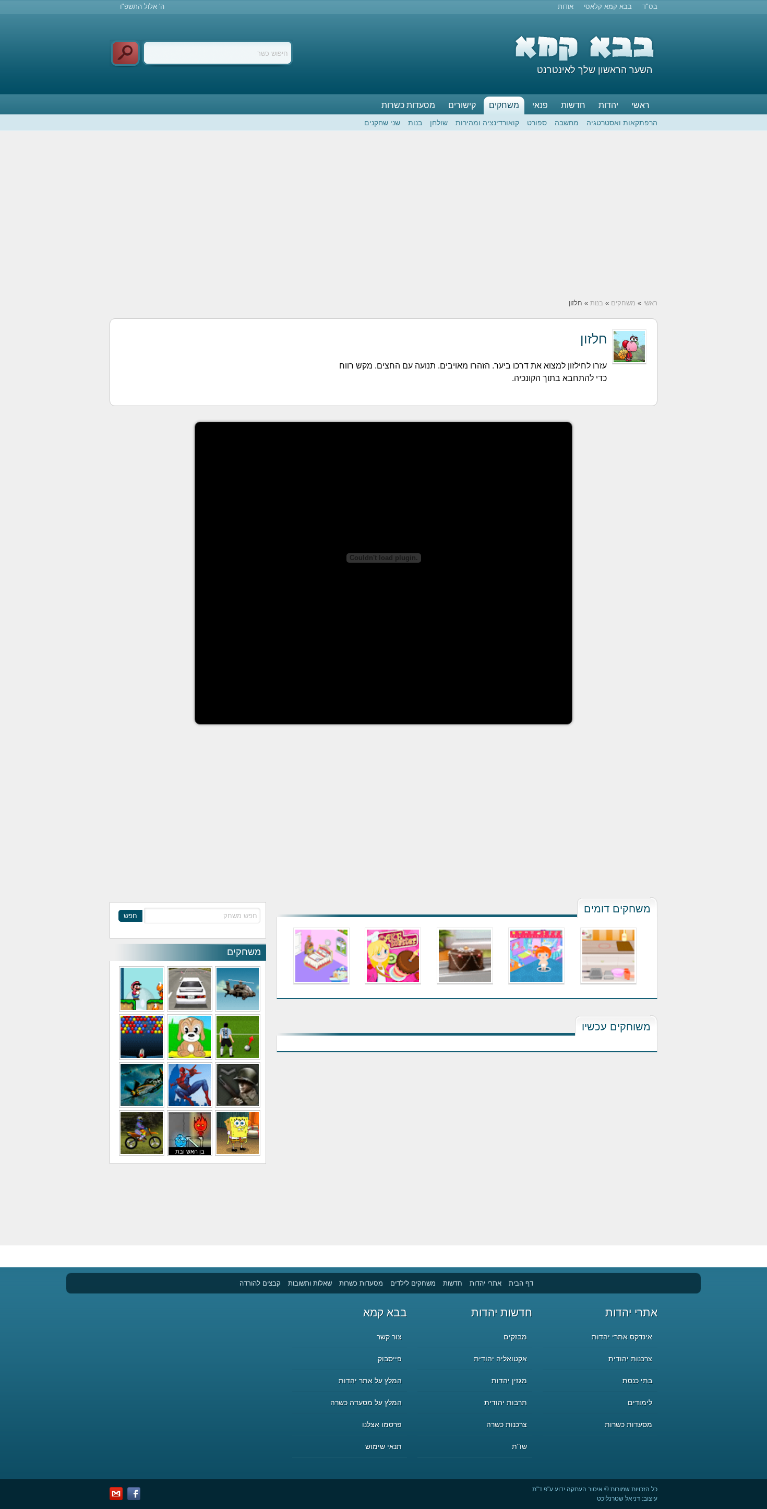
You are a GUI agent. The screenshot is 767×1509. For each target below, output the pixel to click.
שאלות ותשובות (310, 1283)
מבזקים (515, 1337)
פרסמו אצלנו (382, 1424)
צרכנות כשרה (506, 1424)
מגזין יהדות (509, 1380)
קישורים (462, 105)
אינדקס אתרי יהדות (622, 1337)
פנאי (540, 105)
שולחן (439, 122)
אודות (565, 6)
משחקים (504, 105)
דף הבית (521, 1283)
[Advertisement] (383, 214)
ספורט (537, 122)
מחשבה (567, 122)
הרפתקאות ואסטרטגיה (621, 122)
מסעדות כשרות (408, 105)
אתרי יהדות (485, 1283)
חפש (130, 916)
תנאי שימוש (383, 1446)
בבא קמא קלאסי (608, 6)
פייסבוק (390, 1358)
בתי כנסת (637, 1380)
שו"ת (519, 1446)
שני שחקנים (382, 122)
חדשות (573, 105)
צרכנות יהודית (630, 1358)
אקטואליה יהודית (500, 1358)
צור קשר (389, 1337)
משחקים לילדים (413, 1283)
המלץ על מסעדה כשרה (366, 1402)
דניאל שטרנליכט (618, 1498)
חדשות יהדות (501, 1312)
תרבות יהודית (505, 1402)
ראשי (640, 105)
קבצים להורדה (260, 1283)
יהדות (608, 105)
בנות (415, 122)
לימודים (640, 1402)
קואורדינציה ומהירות (487, 122)
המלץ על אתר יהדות (370, 1380)
